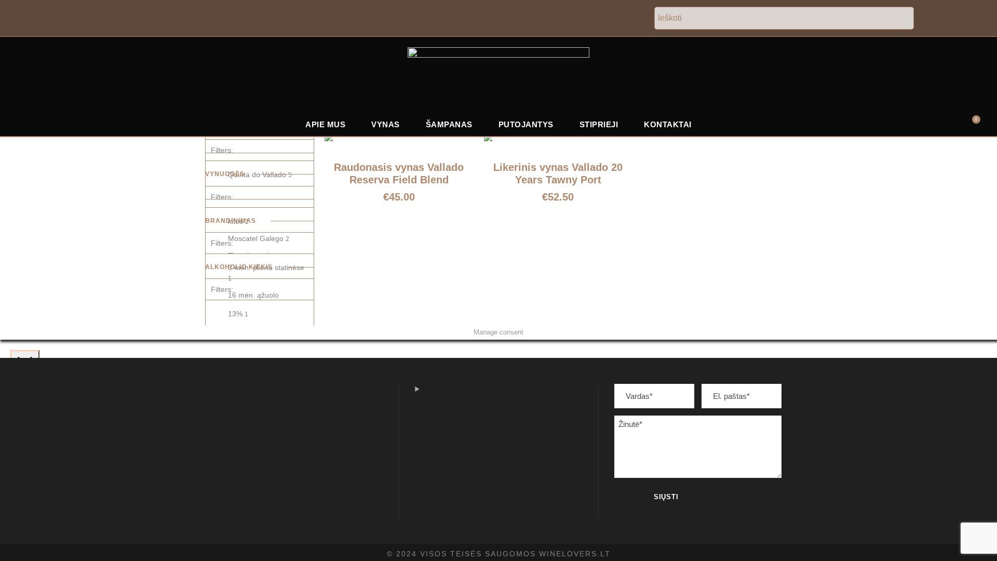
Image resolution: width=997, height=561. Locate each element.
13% (238, 314)
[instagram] (980, 18)
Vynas (385, 124)
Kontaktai (668, 124)
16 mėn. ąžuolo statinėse (253, 300)
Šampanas (449, 124)
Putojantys (526, 124)
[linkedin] (958, 18)
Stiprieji (599, 124)
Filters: (222, 150)
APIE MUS (325, 124)
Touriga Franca (256, 307)
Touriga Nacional (258, 324)
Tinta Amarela (253, 255)
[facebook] (936, 18)
